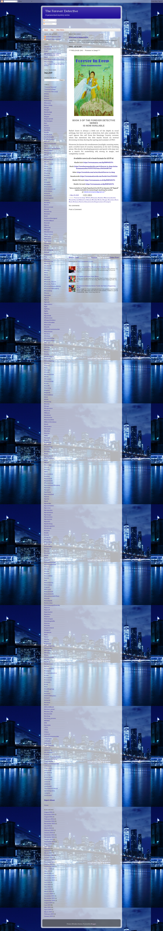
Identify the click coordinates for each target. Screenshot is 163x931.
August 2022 (48, 844)
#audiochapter (49, 137)
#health (46, 327)
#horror (47, 342)
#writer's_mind (49, 709)
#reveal (46, 551)
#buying (47, 173)
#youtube (47, 725)
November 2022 (49, 837)
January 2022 (48, 857)
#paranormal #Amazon (52, 485)
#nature (47, 451)
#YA (45, 723)
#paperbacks (48, 480)
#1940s (88, 197)
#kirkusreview (49, 374)
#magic (104, 200)
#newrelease (48, 456)
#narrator (47, 449)
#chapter (47, 182)
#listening (47, 401)
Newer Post (74, 257)
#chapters (47, 184)
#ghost (46, 299)
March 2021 (48, 873)
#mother (47, 431)
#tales (46, 637)
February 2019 (49, 914)
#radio (46, 533)
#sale (46, 557)
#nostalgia (47, 465)
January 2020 (48, 893)
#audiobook (48, 134)
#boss (46, 166)
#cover (46, 204)
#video (46, 675)
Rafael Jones (48, 777)
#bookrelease (48, 159)
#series (81, 202)
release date (48, 779)
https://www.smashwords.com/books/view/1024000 (98, 176)
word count (48, 795)
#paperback (48, 478)
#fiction (46, 270)
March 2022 (48, 853)
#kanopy (47, 370)
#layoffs (47, 385)
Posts (46, 20)
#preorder (47, 503)
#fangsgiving (48, 261)
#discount (47, 243)
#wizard (47, 698)
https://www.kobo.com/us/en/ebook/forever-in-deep (96, 172)
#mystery (111, 200)
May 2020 (47, 887)
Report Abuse (49, 800)
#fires (46, 275)
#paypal (47, 490)
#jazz (46, 367)
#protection (48, 519)
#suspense (47, 632)
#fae (45, 257)
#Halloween (48, 318)
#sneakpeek (48, 600)
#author (100, 197)
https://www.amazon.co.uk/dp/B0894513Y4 (100, 180)
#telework (47, 643)
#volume (47, 682)
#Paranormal (48, 483)
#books (46, 161)
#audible (47, 130)
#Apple (46, 116)
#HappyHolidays (49, 320)
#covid (46, 209)
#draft (46, 247)
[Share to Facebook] (89, 195)
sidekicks (47, 784)
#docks (46, 245)
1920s (46, 727)
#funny (46, 293)
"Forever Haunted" (50, 87)
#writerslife (48, 714)
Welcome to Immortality (78, 37)
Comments (48, 23)
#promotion (48, 517)
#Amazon (94, 197)
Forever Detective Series (52, 757)
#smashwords (89, 202)
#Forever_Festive (50, 284)
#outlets (47, 476)
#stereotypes (48, 619)
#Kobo (100, 200)
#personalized (49, 494)
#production (48, 510)
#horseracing (48, 345)
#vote (46, 684)
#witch (46, 691)
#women (47, 702)
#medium (47, 415)
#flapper (47, 277)
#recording (48, 542)
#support (47, 630)
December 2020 (49, 875)
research (47, 781)
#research (47, 548)
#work (46, 704)
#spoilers (47, 614)
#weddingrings (49, 689)
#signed (46, 587)
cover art (47, 747)
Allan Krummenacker (53, 36)
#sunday (47, 625)
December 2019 (49, 896)
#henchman (48, 331)
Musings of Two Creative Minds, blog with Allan (52, 54)
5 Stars (46, 732)
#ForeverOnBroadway (51, 288)
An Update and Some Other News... (88, 276)
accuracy (47, 734)
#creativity (48, 211)
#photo (46, 496)
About (46, 30)
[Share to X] (87, 195)
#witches (47, 693)
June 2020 (47, 884)
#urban (46, 666)
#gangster (47, 295)
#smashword (48, 591)
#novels (47, 469)
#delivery (47, 236)
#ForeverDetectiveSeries (52, 286)
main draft (47, 770)
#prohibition (48, 512)
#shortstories (48, 582)
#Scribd (46, 569)
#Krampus (47, 379)
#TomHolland (49, 657)
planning (47, 775)
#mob (46, 424)
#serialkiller (48, 576)
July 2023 (47, 826)
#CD (45, 180)
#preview (47, 508)
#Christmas (48, 191)
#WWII (47, 720)
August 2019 (48, 902)
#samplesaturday (50, 562)
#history (47, 333)
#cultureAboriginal (50, 218)
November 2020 (49, 878)
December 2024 (49, 814)
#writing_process (50, 718)
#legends (47, 392)
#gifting (46, 309)
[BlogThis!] (86, 195)
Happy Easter (48, 761)
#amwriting (48, 105)
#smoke (47, 598)
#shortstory (48, 585)
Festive (46, 754)
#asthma (47, 128)
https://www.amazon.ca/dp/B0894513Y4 (100, 184)
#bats (46, 146)
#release (76, 202)
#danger (47, 229)
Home (94, 257)
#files (46, 272)
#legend (47, 390)
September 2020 (49, 880)
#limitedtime (48, 395)
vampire (47, 793)
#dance (46, 225)
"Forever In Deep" (79, 197)
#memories (48, 417)
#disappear (48, 241)
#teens (46, 641)
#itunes (46, 363)
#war (46, 686)
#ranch (46, 535)
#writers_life (48, 711)
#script (46, 571)
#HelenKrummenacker (52, 329)
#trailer (46, 659)
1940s (46, 729)
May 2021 (47, 871)
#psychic (47, 521)
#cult (46, 216)
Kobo (46, 51)
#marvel (47, 410)
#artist (46, 125)
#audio (46, 132)
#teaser (46, 639)
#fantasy (47, 263)
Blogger (93, 924)
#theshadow (48, 648)
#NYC (46, 471)
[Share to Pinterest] (91, 195)
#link (46, 397)
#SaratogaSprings (50, 564)
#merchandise (49, 419)
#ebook (88, 200)
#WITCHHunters (50, 696)
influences (47, 766)
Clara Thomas (49, 745)
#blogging (47, 152)
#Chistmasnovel (49, 189)
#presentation (49, 505)
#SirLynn (47, 589)
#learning (47, 388)
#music (46, 440)
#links (46, 399)
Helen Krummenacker (53, 39)
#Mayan (47, 413)
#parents (47, 487)
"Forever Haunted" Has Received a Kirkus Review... (93, 267)
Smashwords (48, 61)
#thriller (47, 652)
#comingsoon (48, 198)
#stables (47, 616)
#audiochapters (49, 139)
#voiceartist (48, 677)
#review (47, 553)
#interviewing (49, 356)
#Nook (46, 462)
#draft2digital (48, 250)
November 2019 (49, 898)
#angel (46, 107)
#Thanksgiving (49, 646)
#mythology (48, 447)
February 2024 (49, 819)
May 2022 (47, 848)
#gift (45, 306)
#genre (46, 297)
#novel (46, 467)
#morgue (47, 428)
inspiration (48, 768)
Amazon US (48, 46)
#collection (48, 195)
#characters (48, 186)
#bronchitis (48, 168)
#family (47, 259)
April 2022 (47, 850)
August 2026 (48, 812)
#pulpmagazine (49, 526)
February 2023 (49, 830)
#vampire (107, 202)
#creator (47, 214)
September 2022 (49, 841)
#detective (82, 200)
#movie (46, 433)
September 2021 (49, 866)
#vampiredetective (50, 673)
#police (46, 499)
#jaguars (47, 365)
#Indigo (46, 354)
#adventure (48, 100)
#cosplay (47, 202)
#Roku (46, 555)
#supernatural (99, 202)
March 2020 (48, 891)
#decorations (48, 234)
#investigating (49, 361)
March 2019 (48, 912)
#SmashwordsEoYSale (51, 596)
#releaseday (48, 546)
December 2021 (49, 859)
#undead (47, 661)
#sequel (46, 573)
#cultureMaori (49, 220)
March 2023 (48, 828)
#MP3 (46, 435)
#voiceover (48, 680)
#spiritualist (48, 612)
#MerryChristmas (50, 422)
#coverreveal (48, 207)
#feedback (47, 266)
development (48, 752)
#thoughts (47, 650)
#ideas (46, 352)
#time (46, 655)
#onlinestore (48, 474)
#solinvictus (48, 603)
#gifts (46, 311)
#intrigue (47, 358)
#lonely (46, 404)
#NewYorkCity (49, 458)
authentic (47, 741)
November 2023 (49, 823)
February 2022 (49, 855)
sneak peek (48, 786)
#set (45, 580)
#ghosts (46, 302)
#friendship (48, 290)
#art (45, 123)
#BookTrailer (48, 164)
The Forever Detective (61, 11)
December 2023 (49, 821)
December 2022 (49, 835)
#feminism (48, 268)
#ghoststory (48, 304)
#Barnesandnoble (110, 197)
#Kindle (94, 200)
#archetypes (48, 121)
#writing (47, 716)
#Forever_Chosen (50, 281)
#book (71, 200)
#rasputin (47, 537)
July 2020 (47, 882)
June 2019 (47, 905)
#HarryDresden (49, 322)
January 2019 (48, 916)
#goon (46, 313)
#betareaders (48, 150)
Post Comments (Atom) (85, 261)
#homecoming (49, 338)
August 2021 (48, 869)
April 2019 (47, 909)
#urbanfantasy (49, 668)
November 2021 (49, 862)
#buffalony (48, 171)
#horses (47, 347)
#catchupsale (48, 177)
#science (47, 566)
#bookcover (48, 157)
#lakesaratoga (48, 381)
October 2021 (48, 864)
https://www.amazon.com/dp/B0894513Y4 (98, 162)
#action (46, 98)
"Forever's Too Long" (51, 91)
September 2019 (49, 900)
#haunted (47, 324)
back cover (47, 743)
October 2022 (48, 839)
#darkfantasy (48, 232)
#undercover (48, 664)
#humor (47, 349)
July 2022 (47, 846)
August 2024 (48, 816)
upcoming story (49, 790)
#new (116, 200)
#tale (46, 634)
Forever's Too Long (50, 759)
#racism (47, 530)
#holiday (47, 336)
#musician (47, 442)
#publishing (48, 523)
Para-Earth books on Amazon (54, 59)
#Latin (46, 383)
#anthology (48, 112)
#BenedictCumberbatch (52, 148)
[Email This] (84, 195)
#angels (46, 109)
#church (47, 193)
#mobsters (47, 426)
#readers (47, 539)
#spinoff (47, 609)
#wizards (47, 700)
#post (46, 501)
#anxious (47, 114)
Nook (46, 57)
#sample (47, 560)
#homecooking (49, 340)
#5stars (46, 96)
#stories (47, 623)
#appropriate (48, 118)
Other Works (60, 30)
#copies (46, 200)
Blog (52, 30)
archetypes (48, 738)
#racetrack (47, 528)
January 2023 (48, 832)
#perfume (47, 492)
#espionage (48, 254)
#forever (47, 279)
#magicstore (48, 408)
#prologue (47, 514)
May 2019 (47, 907)
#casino (46, 175)
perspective (48, 772)
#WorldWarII (49, 707)
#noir (71, 202)
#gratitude (47, 315)
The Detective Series (51, 788)
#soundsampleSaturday (52, 605)
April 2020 (47, 889)
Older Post (114, 257)
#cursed (76, 200)
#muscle (47, 438)
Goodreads (47, 49)
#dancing (47, 227)
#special (47, 607)
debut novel (48, 750)
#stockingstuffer (49, 621)
